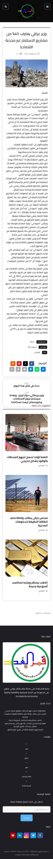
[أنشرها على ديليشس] (43, 369)
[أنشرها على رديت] (12, 363)
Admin (32, 342)
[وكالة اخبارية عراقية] (26, 11)
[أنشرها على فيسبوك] (31, 363)
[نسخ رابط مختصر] (12, 369)
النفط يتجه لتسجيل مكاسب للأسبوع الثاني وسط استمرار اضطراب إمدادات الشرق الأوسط (25, 725)
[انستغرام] (26, 835)
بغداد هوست (20, 854)
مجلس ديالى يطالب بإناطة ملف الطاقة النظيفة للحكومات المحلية (25, 715)
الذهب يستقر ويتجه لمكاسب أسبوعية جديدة (25, 720)
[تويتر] (33, 835)
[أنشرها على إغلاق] (25, 363)
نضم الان (26, 818)
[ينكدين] (20, 835)
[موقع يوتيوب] (13, 835)
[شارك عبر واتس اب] (37, 369)
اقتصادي (37, 352)
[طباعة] (18, 369)
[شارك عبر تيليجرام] (30, 369)
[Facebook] (40, 835)
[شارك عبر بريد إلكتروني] (24, 369)
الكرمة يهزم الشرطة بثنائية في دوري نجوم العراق (25, 729)
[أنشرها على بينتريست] (19, 363)
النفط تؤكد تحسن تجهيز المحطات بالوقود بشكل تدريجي (25, 710)
